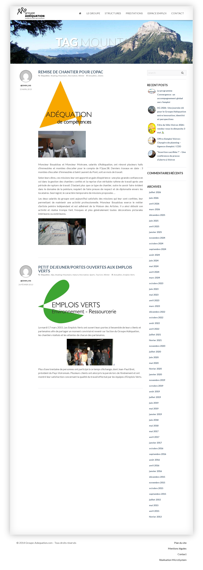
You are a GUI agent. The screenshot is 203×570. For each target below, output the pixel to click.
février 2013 (155, 516)
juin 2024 (153, 260)
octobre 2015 (156, 488)
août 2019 (154, 391)
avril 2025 (154, 226)
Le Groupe (93, 13)
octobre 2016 (156, 448)
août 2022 (154, 323)
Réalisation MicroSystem (173, 559)
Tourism (99, 275)
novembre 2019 (157, 380)
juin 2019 (153, 402)
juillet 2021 (155, 334)
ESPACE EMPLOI (157, 13)
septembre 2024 (157, 249)
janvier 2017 (155, 442)
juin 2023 (153, 289)
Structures (113, 13)
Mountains (62, 75)
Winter (81, 75)
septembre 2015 (157, 494)
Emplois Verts (129, 275)
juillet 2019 (155, 397)
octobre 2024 (156, 243)
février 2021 (155, 340)
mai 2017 (153, 431)
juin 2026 (153, 198)
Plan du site (180, 542)
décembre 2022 (157, 311)
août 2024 (154, 254)
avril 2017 (154, 437)
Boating (54, 75)
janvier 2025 (155, 232)
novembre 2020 (157, 346)
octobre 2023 (156, 283)
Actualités (92, 75)
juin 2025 (153, 220)
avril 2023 (154, 300)
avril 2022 (154, 328)
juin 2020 (153, 357)
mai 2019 (153, 408)
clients (100, 75)
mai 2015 (153, 505)
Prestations (134, 13)
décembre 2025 (157, 215)
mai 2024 (153, 266)
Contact (177, 13)
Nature (76, 275)
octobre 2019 (156, 385)
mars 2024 (154, 277)
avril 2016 (154, 465)
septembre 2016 (157, 454)
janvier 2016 (155, 471)
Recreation (73, 75)
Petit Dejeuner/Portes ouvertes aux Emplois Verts (85, 269)
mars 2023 (154, 306)
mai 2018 (153, 425)
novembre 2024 (157, 237)
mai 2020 (153, 363)
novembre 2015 (157, 482)
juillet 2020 (155, 351)
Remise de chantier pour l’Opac (70, 72)
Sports (92, 275)
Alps (53, 275)
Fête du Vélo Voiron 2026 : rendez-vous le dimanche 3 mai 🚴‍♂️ (171, 128)
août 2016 (154, 459)
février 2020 (155, 368)
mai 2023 (153, 294)
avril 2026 (154, 203)
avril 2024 (154, 272)
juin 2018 (153, 420)
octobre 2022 (156, 317)
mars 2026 (154, 209)
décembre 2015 (157, 476)
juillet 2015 (155, 499)
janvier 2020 (155, 374)
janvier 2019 (155, 414)
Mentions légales (177, 548)
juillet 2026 (155, 192)
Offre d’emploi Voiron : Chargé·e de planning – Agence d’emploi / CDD (169, 142)
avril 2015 (154, 511)
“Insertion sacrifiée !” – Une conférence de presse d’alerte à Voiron (171, 156)
